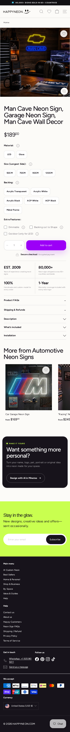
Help (5, 598)
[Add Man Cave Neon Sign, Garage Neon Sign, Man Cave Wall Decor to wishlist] (63, 33)
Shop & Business (11, 584)
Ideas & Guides (10, 593)
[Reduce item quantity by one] (7, 245)
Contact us (8, 612)
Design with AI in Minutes (23, 478)
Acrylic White (40, 191)
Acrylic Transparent (16, 191)
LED (9, 154)
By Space (8, 589)
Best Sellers (9, 574)
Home (6, 22)
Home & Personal (11, 579)
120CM (49, 173)
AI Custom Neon (11, 570)
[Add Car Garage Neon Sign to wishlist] (46, 370)
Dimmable (16, 227)
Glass (21, 154)
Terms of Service (11, 641)
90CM (35, 173)
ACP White (32, 200)
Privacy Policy (10, 636)
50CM (10, 173)
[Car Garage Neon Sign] (28, 394)
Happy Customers (12, 622)
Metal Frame (13, 210)
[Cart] (57, 11)
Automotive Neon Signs (33, 354)
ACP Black (50, 200)
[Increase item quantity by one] (21, 245)
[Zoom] (64, 91)
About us (7, 617)
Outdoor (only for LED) (23, 233)
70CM (23, 173)
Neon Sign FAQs (11, 626)
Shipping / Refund (12, 631)
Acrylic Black (13, 200)
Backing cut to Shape (48, 227)
